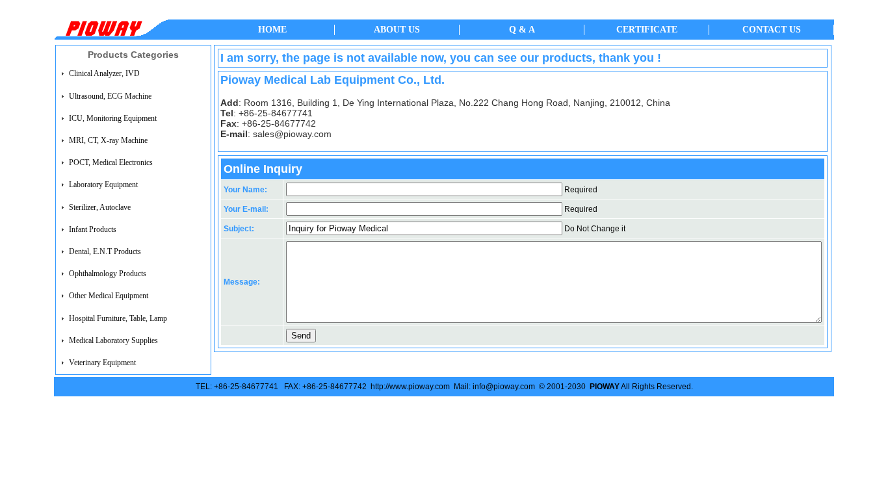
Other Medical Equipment (108, 295)
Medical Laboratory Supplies (113, 340)
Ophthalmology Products (107, 273)
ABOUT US (397, 29)
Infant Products (92, 229)
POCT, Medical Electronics (111, 162)
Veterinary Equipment (102, 362)
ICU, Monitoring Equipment (113, 118)
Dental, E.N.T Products (105, 251)
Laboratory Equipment (103, 185)
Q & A (522, 29)
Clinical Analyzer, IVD (104, 74)
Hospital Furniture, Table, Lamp (118, 318)
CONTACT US (771, 29)
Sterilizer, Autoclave (100, 207)
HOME (272, 29)
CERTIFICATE (646, 29)
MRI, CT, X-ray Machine (108, 140)
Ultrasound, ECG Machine (110, 96)
